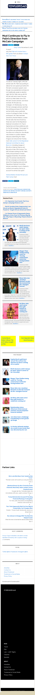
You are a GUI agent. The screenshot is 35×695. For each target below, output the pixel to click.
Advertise (6, 568)
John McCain (26, 189)
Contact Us (7, 570)
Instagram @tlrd (23, 551)
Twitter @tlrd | (6, 551)
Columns (6, 654)
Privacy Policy (8, 576)
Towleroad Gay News (17, 6)
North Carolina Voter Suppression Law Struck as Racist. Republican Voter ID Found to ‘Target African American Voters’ (17, 208)
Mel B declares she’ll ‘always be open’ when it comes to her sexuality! (24, 229)
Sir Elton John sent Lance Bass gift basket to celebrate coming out (24, 307)
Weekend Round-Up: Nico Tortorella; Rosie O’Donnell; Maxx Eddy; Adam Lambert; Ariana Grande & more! (20, 487)
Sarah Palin (6, 192)
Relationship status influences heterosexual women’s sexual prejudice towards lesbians (19, 409)
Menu (18, 2)
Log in (22, 690)
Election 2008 (18, 189)
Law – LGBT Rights (10, 652)
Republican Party (16, 190)
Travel (6, 647)
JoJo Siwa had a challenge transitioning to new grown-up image (19, 418)
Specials (6, 657)
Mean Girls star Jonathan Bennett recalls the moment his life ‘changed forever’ (24, 282)
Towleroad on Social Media (12, 574)
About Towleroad (9, 572)
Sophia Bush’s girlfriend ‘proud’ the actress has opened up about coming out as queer (19, 361)
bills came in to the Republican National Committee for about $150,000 (17, 143)
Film (5, 649)
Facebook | (14, 551)
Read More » (11, 245)
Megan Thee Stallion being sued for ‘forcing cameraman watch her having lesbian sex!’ (24, 256)
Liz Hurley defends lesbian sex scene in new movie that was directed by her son (20, 428)
